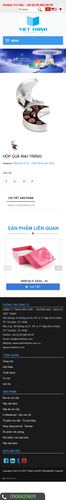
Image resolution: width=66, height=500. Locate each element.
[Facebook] (6, 460)
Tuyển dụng (9, 372)
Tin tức (6, 378)
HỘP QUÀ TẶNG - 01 (34, 281)
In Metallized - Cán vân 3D (17, 414)
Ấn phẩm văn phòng (13, 431)
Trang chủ (8, 361)
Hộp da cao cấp (11, 409)
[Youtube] (24, 460)
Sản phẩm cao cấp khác (16, 437)
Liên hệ (6, 384)
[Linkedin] (12, 460)
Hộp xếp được (10, 403)
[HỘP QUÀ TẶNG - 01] (33, 257)
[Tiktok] (18, 460)
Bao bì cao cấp (11, 397)
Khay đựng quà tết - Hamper (18, 426)
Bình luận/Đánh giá (21, 205)
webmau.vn (11, 478)
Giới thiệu (8, 367)
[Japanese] (60, 9)
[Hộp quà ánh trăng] (14, 145)
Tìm (41, 10)
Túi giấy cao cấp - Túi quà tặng (19, 420)
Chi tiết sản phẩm (20, 198)
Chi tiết (35, 287)
